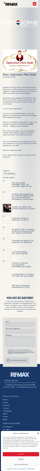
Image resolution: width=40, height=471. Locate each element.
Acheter (5, 402)
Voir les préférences (21, 464)
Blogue (5, 419)
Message (8, 335)
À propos (6, 408)
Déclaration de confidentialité (26, 468)
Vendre (5, 400)
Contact (5, 416)
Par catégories (7, 427)
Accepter (21, 454)
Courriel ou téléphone (13, 328)
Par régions (6, 429)
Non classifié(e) (9, 173)
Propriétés (6, 405)
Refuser (21, 459)
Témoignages (7, 411)
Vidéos (5, 414)
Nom (7, 321)
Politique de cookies (11, 468)
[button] (38, 433)
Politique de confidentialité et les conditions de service (21, 352)
